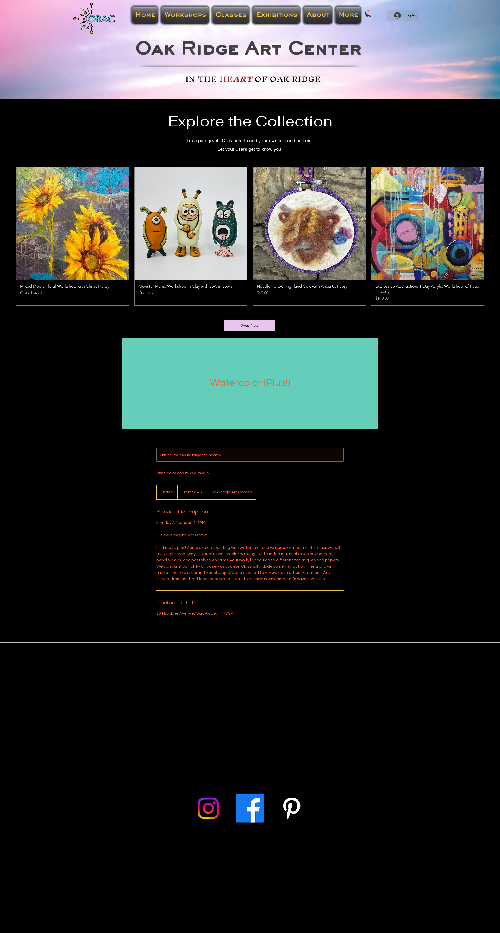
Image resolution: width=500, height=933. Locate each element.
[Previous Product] (8, 236)
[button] (368, 13)
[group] (250, 236)
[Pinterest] (291, 808)
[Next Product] (492, 236)
